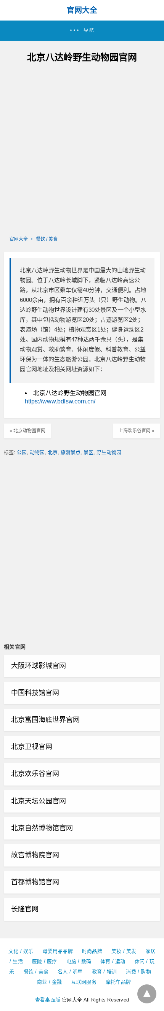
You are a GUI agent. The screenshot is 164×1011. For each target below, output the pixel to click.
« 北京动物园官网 (27, 430)
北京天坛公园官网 (38, 801)
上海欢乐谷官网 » (136, 430)
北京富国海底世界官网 (45, 720)
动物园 (37, 452)
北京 (53, 452)
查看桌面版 (47, 1000)
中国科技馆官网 (35, 693)
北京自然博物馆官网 (42, 828)
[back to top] (146, 993)
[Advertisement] (82, 150)
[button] (82, 31)
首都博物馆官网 (35, 882)
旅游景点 (70, 452)
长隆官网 (25, 909)
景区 (88, 452)
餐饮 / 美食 (47, 239)
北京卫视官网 (31, 747)
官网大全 (82, 10)
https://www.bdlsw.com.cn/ (60, 401)
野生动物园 (108, 452)
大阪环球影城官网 (38, 666)
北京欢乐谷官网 (35, 774)
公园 (22, 452)
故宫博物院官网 (35, 855)
